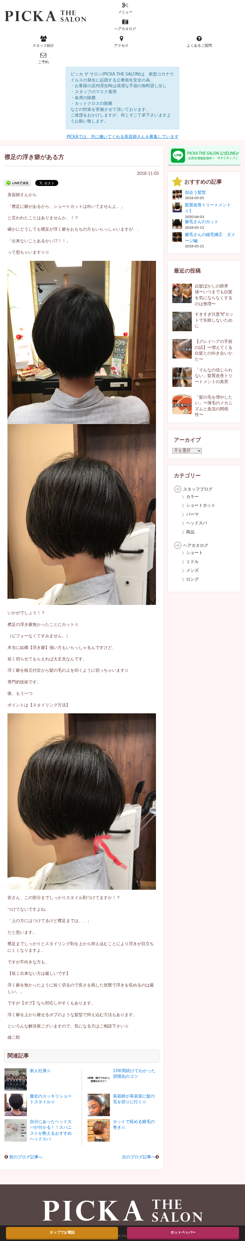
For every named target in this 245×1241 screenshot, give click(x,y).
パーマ (192, 514)
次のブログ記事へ (138, 1157)
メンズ (192, 570)
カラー (192, 497)
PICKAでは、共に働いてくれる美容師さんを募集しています (123, 137)
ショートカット (200, 505)
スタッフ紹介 (43, 45)
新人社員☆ (40, 1071)
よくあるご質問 (199, 45)
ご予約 (43, 62)
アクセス (121, 45)
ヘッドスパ (196, 523)
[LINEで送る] (17, 183)
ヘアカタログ (125, 29)
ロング (192, 579)
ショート (194, 553)
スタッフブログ (197, 489)
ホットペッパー (183, 1232)
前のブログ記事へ (26, 1157)
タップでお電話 (62, 1232)
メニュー (125, 12)
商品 (190, 532)
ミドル (192, 562)
